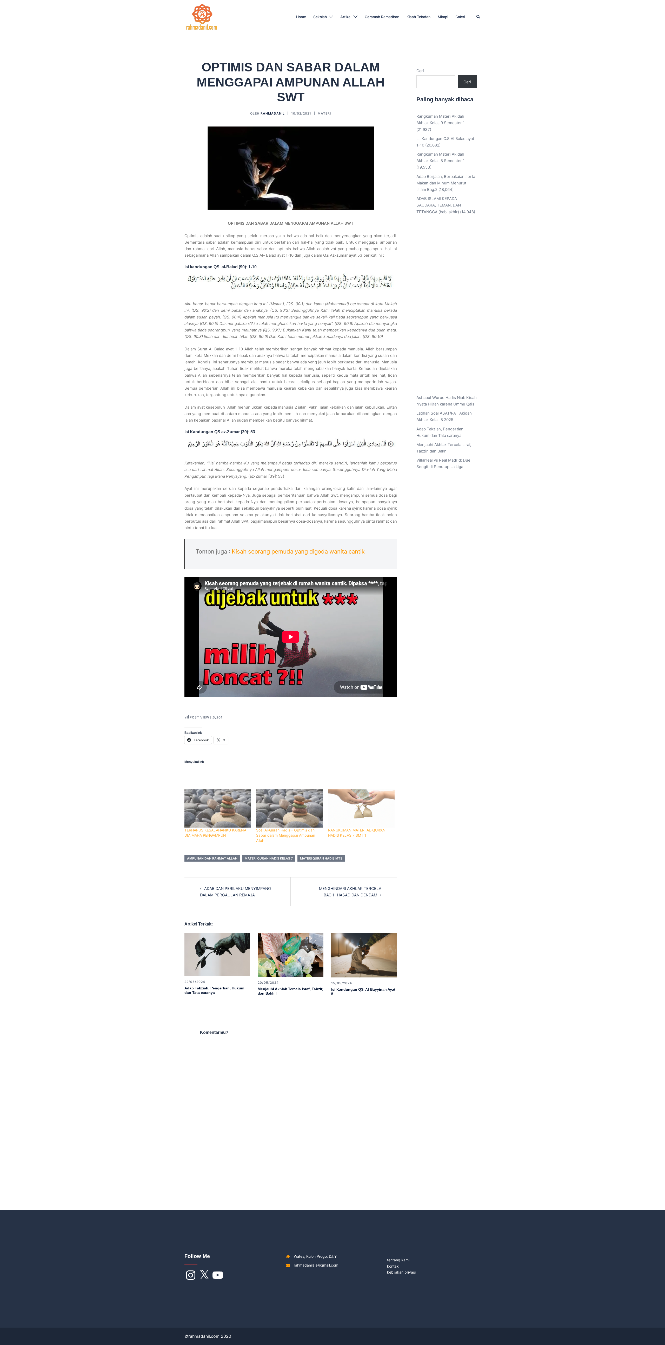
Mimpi (443, 17)
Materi (324, 113)
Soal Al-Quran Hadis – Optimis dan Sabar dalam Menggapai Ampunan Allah (285, 835)
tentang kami (398, 1260)
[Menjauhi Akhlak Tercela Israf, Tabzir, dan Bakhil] (290, 954)
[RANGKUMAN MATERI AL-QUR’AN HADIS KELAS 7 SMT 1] (361, 808)
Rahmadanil (273, 113)
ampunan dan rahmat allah (212, 858)
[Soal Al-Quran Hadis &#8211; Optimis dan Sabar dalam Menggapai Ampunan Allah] (289, 808)
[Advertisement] (446, 309)
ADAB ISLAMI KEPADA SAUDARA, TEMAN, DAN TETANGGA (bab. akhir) (438, 205)
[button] (478, 17)
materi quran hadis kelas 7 (269, 858)
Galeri (460, 17)
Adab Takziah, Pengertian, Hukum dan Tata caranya (214, 990)
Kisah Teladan (418, 17)
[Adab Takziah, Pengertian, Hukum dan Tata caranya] (217, 954)
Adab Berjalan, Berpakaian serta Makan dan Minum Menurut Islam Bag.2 (445, 183)
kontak (393, 1266)
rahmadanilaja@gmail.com (316, 1265)
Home (301, 17)
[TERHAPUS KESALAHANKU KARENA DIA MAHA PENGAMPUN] (217, 808)
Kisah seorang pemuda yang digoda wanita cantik (298, 551)
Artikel (345, 17)
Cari (420, 70)
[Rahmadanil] (201, 16)
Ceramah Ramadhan (382, 17)
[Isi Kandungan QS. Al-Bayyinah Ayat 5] (364, 954)
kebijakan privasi (401, 1272)
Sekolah (320, 17)
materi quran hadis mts (321, 858)
